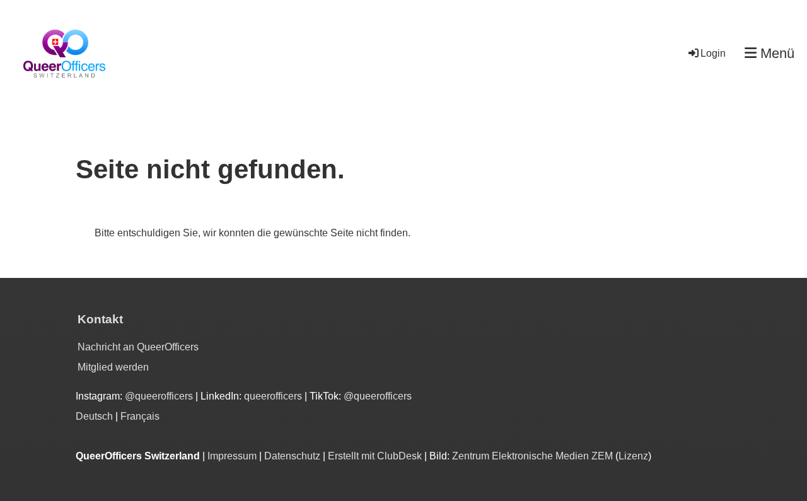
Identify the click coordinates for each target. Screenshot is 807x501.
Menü (775, 53)
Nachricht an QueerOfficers (138, 347)
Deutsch (94, 416)
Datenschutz (292, 456)
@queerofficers (159, 396)
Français (140, 416)
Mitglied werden (113, 367)
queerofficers (274, 396)
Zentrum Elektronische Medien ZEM (532, 456)
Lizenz (633, 456)
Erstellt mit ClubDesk (375, 456)
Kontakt (100, 319)
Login (713, 53)
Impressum (232, 456)
